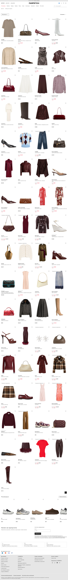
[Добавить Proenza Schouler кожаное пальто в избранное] (15, 159)
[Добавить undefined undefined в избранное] (14, 499)
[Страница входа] (61, 3)
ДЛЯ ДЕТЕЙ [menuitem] (13, 3)
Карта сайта (20, 569)
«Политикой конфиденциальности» (59, 536)
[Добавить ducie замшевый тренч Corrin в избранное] (49, 355)
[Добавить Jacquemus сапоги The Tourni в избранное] (32, 103)
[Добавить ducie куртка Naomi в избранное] (66, 47)
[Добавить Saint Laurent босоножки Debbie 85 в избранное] (15, 327)
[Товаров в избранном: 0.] (63, 3)
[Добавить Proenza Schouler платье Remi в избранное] (49, 383)
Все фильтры (4, 14)
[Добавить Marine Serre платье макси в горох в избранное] (49, 187)
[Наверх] (66, 492)
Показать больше (63, 496)
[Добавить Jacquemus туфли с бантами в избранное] (49, 19)
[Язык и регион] (59, 3)
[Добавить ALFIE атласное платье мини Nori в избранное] (49, 47)
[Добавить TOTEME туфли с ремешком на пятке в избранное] (32, 47)
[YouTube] (59, 563)
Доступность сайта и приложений (28, 575)
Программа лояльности (39, 559)
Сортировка (62, 14)
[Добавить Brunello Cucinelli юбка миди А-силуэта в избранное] (49, 75)
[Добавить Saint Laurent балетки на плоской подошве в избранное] (15, 439)
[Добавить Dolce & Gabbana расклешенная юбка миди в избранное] (49, 299)
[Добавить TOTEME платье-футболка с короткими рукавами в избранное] (15, 19)
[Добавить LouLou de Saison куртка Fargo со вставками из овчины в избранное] (15, 47)
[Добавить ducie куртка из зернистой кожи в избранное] (32, 159)
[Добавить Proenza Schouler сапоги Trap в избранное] (66, 19)
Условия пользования (17, 575)
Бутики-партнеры (21, 559)
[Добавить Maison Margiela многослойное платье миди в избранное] (66, 383)
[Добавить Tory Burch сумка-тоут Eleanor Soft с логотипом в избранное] (32, 355)
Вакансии (19, 561)
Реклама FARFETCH (21, 567)
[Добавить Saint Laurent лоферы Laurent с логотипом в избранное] (32, 383)
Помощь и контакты (4, 558)
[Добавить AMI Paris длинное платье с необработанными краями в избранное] (32, 271)
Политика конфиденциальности (6, 575)
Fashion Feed (53, 558)
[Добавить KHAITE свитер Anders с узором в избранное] (32, 131)
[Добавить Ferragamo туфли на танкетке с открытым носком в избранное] (66, 215)
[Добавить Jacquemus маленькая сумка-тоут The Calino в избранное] (66, 327)
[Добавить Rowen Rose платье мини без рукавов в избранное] (32, 215)
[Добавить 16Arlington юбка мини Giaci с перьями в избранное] (32, 439)
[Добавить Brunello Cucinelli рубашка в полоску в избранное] (66, 75)
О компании (20, 558)
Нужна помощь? (50, 544)
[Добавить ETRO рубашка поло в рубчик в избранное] (15, 355)
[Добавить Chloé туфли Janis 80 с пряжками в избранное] (66, 243)
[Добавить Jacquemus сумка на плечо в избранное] (49, 271)
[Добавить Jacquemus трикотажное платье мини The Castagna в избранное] (49, 439)
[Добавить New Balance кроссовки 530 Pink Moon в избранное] (49, 411)
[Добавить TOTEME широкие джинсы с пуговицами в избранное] (49, 131)
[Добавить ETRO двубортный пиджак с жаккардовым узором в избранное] (49, 103)
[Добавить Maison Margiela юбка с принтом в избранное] (66, 271)
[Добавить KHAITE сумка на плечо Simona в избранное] (66, 103)
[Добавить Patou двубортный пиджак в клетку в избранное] (66, 355)
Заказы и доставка (4, 561)
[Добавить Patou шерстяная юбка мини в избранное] (15, 383)
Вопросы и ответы (28, 544)
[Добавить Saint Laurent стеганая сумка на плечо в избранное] (66, 411)
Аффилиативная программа (39, 558)
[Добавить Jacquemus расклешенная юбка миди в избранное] (32, 75)
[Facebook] (57, 563)
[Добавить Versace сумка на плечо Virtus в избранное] (15, 215)
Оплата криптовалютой (5, 566)
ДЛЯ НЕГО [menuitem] (7, 3)
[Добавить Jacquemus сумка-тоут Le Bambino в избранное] (15, 299)
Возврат (2, 563)
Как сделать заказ (6, 544)
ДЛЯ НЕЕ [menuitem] (2, 3)
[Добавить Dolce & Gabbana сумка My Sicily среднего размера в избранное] (66, 131)
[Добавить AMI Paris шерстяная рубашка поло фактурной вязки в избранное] (15, 411)
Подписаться (37, 533)
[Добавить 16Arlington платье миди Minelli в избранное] (32, 327)
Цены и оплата (3, 564)
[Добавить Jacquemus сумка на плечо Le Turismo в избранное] (15, 75)
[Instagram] (52, 563)
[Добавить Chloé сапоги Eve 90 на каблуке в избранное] (15, 467)
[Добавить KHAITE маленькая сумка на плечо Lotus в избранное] (15, 243)
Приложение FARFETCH (22, 563)
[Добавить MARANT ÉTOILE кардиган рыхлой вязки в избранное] (32, 243)
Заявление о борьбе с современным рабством (24, 565)
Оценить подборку (37, 0)
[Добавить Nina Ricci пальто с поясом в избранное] (49, 243)
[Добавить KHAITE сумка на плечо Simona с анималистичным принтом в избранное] (32, 19)
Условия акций (3, 568)
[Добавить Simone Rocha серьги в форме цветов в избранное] (49, 327)
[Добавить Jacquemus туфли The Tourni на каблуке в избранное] (15, 131)
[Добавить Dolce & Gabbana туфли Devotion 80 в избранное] (15, 187)
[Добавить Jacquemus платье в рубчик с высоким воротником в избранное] (15, 103)
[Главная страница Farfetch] (34, 3)
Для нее (2, 8)
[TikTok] (55, 563)
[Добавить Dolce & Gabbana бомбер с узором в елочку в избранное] (32, 299)
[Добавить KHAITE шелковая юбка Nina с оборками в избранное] (49, 159)
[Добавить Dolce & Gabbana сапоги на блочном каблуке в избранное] (66, 299)
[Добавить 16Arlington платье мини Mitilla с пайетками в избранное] (49, 215)
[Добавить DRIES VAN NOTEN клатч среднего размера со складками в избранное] (32, 187)
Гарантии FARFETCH (4, 571)
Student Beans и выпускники (40, 561)
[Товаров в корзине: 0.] (66, 3)
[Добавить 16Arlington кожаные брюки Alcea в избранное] (66, 439)
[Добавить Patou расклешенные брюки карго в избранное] (32, 411)
